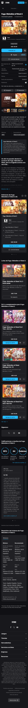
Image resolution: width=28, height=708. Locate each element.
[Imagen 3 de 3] (15, 520)
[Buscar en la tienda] (3, 8)
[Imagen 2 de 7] (14, 110)
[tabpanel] (14, 556)
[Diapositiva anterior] (2, 110)
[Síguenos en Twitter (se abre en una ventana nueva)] (9, 433)
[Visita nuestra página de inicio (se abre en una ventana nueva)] (14, 433)
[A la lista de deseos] (23, 342)
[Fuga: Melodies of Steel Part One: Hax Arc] (14, 391)
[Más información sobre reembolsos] (26, 69)
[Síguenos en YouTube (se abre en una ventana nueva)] (19, 433)
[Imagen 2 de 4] (13, 254)
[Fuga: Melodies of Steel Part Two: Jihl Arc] (14, 316)
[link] (14, 297)
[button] (14, 189)
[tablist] (14, 537)
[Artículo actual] (7, 110)
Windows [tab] (5, 538)
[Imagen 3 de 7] (21, 110)
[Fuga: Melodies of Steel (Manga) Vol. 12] (14, 354)
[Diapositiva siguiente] (25, 110)
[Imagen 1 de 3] (12, 520)
